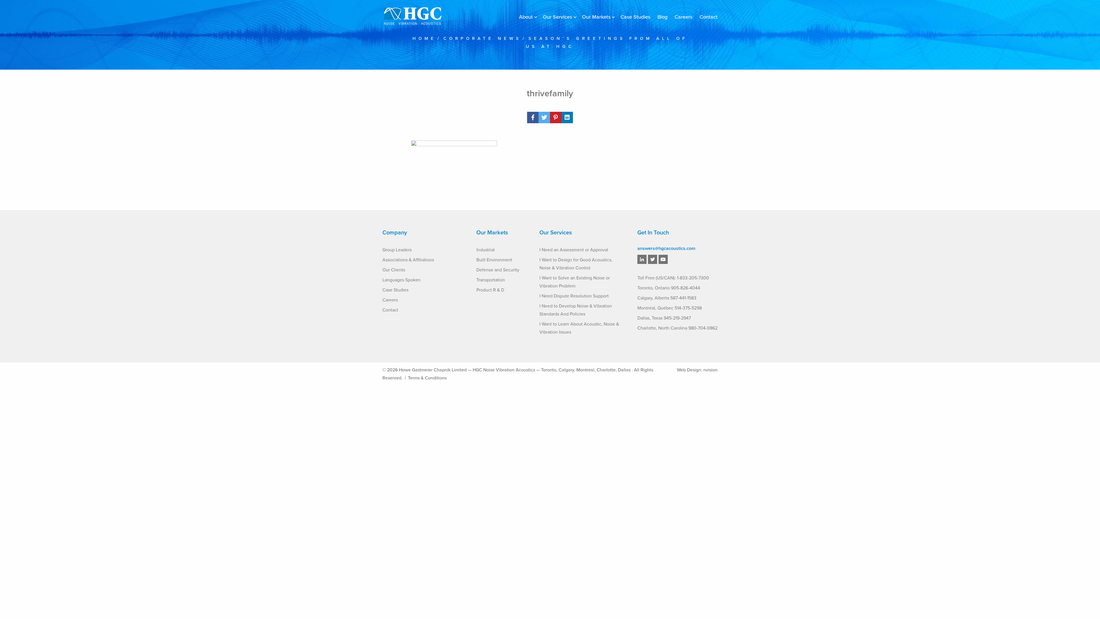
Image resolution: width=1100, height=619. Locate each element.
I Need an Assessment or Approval (573, 250)
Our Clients (393, 270)
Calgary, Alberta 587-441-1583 (666, 298)
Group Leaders (397, 250)
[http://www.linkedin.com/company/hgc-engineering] (642, 260)
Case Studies (635, 17)
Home (424, 38)
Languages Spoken (401, 280)
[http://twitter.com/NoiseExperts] (652, 260)
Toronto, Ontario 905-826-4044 (668, 288)
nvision (710, 370)
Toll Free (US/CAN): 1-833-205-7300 (673, 278)
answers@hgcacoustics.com (666, 248)
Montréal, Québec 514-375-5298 (669, 308)
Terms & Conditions (427, 378)
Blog (662, 17)
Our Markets (596, 17)
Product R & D (490, 290)
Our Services (557, 17)
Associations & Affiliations (408, 260)
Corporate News (482, 38)
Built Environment (494, 260)
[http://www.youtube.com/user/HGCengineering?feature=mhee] (663, 260)
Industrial (485, 250)
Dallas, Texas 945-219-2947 (664, 318)
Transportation (490, 280)
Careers (683, 17)
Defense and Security (497, 270)
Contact (709, 17)
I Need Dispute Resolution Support (574, 296)
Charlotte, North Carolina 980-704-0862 (677, 328)
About (526, 17)
